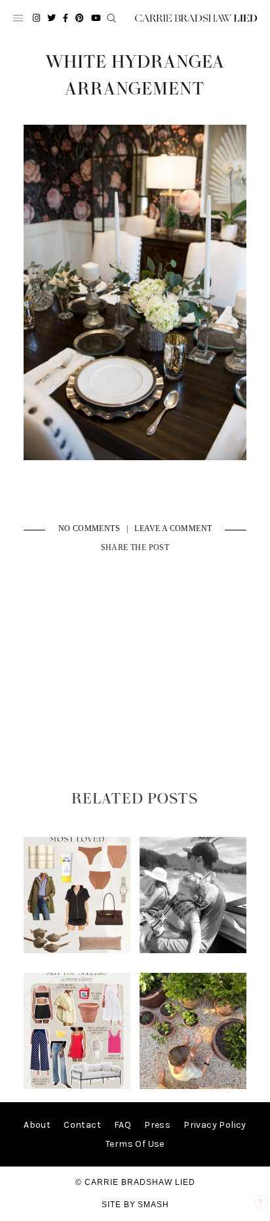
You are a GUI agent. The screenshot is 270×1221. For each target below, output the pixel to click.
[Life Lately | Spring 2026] (193, 1086)
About (37, 1124)
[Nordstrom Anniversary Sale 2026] (77, 950)
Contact (82, 1124)
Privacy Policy (214, 1124)
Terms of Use (135, 1143)
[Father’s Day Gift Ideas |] (193, 950)
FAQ (122, 1124)
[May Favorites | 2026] (77, 1086)
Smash (153, 1204)
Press (157, 1124)
